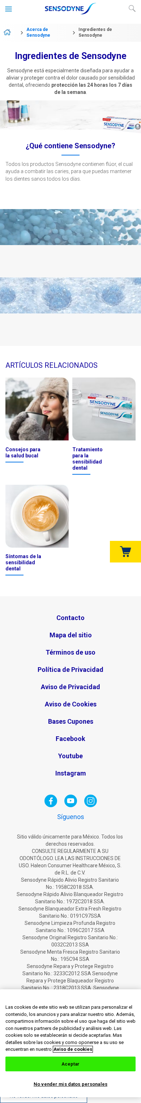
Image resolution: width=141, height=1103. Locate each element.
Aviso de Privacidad (70, 687)
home (10, 32)
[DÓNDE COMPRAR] (125, 551)
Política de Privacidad (70, 669)
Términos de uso (70, 652)
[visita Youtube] (71, 805)
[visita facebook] (51, 805)
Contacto (70, 617)
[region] (70, 1043)
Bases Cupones (70, 721)
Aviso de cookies (73, 1049)
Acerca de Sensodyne (38, 32)
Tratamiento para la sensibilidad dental (87, 459)
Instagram (70, 773)
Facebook (70, 738)
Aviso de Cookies (71, 704)
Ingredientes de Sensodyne (95, 32)
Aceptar (70, 1064)
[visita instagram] (91, 805)
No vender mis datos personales (70, 1084)
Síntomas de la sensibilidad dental (23, 562)
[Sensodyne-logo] (70, 13)
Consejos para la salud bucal (22, 452)
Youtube (70, 756)
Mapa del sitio (71, 635)
